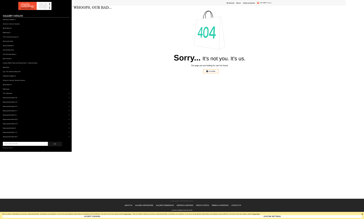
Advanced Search (8, 148)
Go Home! (212, 71)
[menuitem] (36, 19)
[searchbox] (25, 144)
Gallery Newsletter (144, 205)
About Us (128, 205)
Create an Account (249, 3)
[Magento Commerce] (34, 9)
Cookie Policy (127, 214)
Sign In (238, 3)
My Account (230, 3)
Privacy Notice (202, 205)
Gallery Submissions (165, 205)
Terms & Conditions (220, 205)
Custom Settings (272, 216)
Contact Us (236, 205)
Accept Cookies (92, 216)
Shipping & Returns (185, 205)
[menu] (36, 78)
